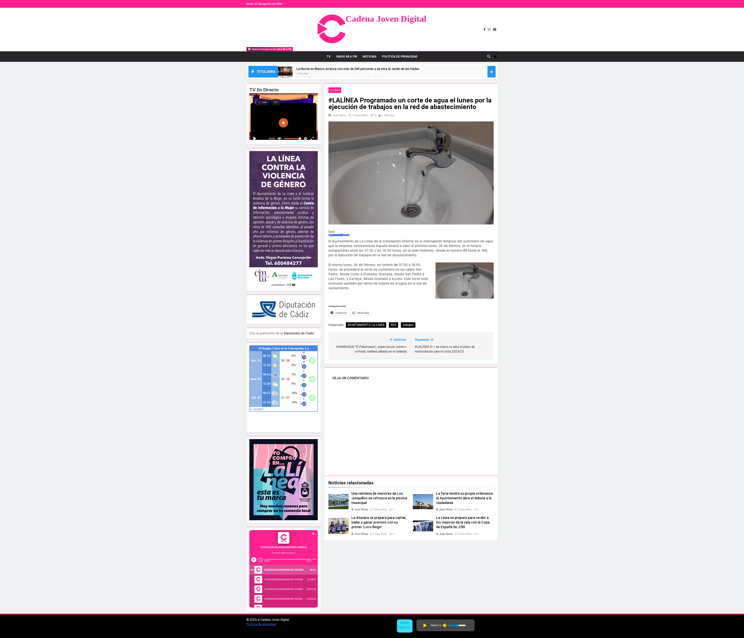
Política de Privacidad (400, 56)
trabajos (408, 325)
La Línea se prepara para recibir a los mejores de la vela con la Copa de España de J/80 (463, 522)
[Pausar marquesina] (491, 71)
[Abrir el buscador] (488, 56)
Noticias (369, 56)
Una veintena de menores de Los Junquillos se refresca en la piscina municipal (379, 498)
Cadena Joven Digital (385, 19)
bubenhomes (338, 235)
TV (328, 56)
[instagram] (489, 29)
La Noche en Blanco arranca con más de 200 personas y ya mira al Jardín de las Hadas (357, 69)
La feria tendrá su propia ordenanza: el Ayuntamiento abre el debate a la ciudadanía (464, 498)
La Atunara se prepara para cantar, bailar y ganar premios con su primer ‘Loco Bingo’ (378, 522)
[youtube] (495, 29)
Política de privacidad (261, 624)
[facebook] (484, 29)
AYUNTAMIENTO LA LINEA (366, 325)
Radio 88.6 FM (346, 56)
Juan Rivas (339, 115)
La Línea (335, 90)
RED (393, 325)
